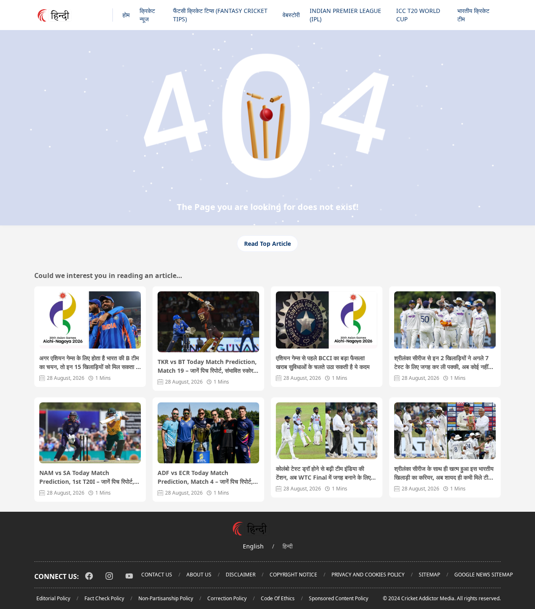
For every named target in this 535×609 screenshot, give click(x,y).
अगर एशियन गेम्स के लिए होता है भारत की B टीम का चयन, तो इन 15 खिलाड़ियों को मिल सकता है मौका (89, 362)
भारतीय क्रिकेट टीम (473, 15)
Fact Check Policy (104, 598)
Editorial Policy (53, 598)
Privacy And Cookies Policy (368, 574)
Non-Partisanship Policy (165, 598)
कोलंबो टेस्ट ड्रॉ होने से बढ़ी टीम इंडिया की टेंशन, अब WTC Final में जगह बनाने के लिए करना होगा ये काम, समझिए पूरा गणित (323, 473)
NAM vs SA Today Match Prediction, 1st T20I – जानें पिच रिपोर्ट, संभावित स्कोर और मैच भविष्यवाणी (86, 477)
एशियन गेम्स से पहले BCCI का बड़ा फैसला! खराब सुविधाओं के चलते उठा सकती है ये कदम (322, 362)
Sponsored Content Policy (338, 598)
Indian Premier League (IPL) (345, 15)
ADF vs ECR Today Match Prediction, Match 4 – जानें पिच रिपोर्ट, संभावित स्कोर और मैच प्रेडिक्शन (205, 477)
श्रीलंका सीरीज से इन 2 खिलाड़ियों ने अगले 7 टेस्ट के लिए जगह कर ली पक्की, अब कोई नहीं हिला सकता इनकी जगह (441, 362)
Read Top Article (267, 244)
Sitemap (429, 574)
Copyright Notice (293, 574)
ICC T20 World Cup (418, 15)
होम (126, 15)
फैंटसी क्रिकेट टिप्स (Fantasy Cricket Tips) (220, 15)
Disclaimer (240, 574)
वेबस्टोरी (291, 15)
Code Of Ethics (278, 598)
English (253, 546)
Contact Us (156, 574)
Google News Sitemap (483, 574)
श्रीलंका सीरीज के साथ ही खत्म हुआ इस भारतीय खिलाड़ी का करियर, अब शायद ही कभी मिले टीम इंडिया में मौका (444, 473)
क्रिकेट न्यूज (147, 15)
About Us (198, 574)
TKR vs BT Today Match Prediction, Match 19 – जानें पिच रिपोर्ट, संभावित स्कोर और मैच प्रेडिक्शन (207, 366)
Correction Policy (227, 598)
